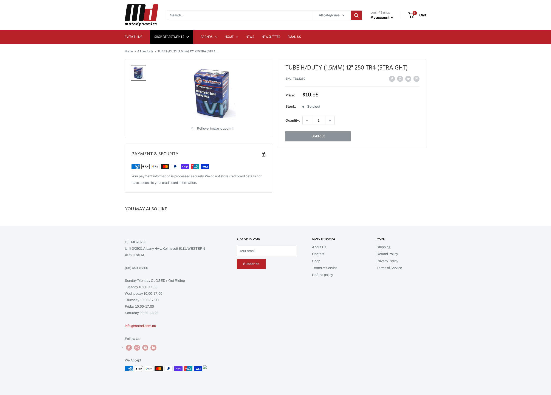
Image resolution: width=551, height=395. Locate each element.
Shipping (383, 247)
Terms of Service (324, 268)
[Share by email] (416, 78)
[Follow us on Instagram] (137, 347)
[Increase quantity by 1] (329, 120)
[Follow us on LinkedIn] (153, 347)
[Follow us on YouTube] (145, 347)
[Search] (356, 15)
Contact (318, 254)
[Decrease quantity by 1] (307, 120)
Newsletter (271, 37)
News (250, 37)
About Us (319, 247)
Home (229, 37)
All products (145, 51)
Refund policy (322, 275)
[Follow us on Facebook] (129, 347)
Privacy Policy (387, 261)
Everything (133, 37)
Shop (316, 261)
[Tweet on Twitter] (408, 78)
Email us (294, 37)
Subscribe (251, 264)
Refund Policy (387, 254)
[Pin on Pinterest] (400, 78)
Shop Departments (169, 37)
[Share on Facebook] (392, 78)
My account (380, 17)
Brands (207, 37)
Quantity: (292, 120)
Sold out (318, 136)
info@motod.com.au (140, 326)
